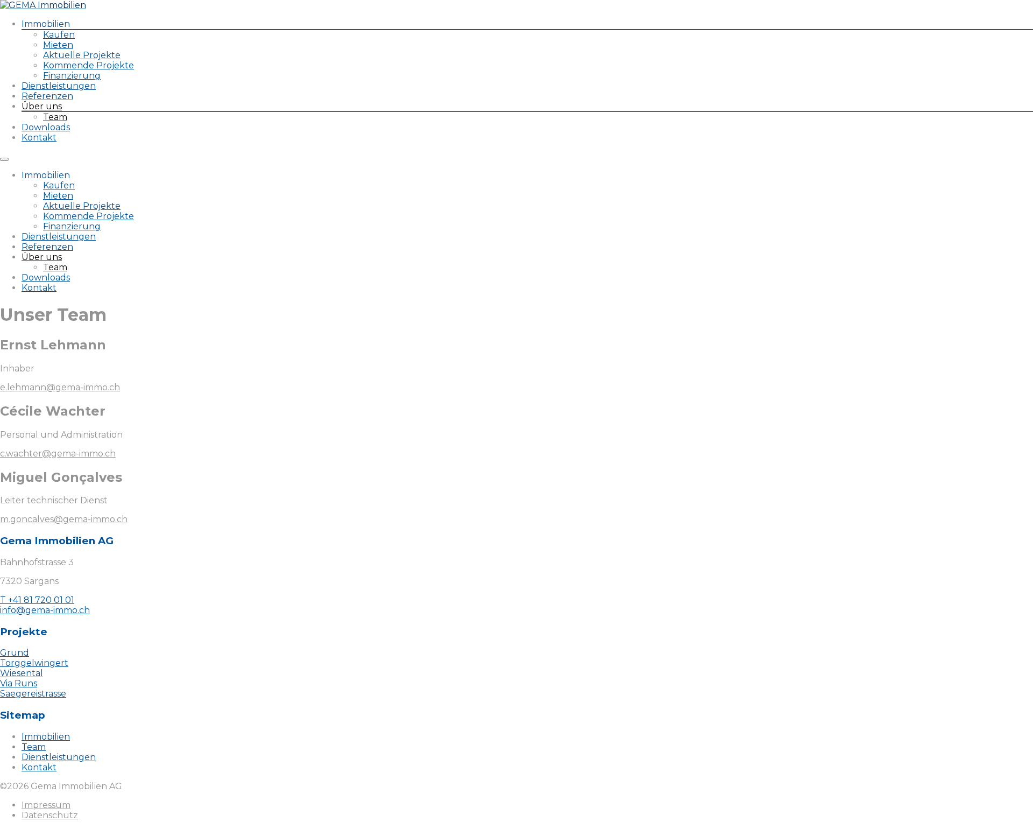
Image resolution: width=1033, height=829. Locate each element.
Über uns (42, 106)
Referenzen (47, 96)
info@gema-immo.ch (45, 610)
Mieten (58, 45)
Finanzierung (72, 76)
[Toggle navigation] (4, 159)
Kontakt (39, 137)
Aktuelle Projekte (82, 55)
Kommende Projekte (88, 65)
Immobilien (46, 737)
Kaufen (59, 35)
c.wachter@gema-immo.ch (58, 453)
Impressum (46, 805)
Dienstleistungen (59, 86)
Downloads (46, 127)
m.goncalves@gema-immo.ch (64, 519)
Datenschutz (50, 815)
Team (55, 117)
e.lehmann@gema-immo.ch (60, 387)
